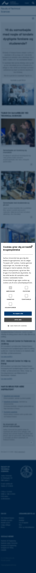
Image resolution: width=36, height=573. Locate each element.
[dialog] (18, 286)
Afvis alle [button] (17, 320)
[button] (18, 326)
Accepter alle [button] (18, 313)
